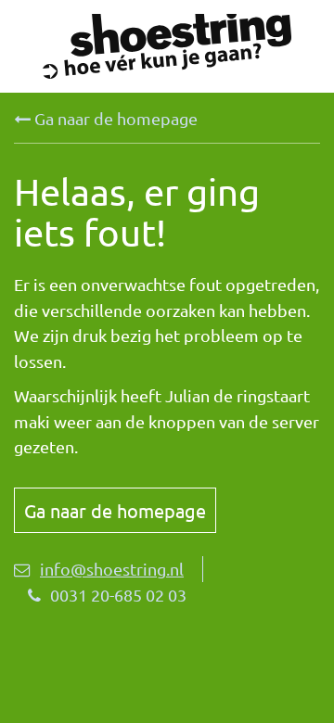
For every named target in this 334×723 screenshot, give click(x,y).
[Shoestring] (167, 46)
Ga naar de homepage (114, 118)
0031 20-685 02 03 (118, 594)
